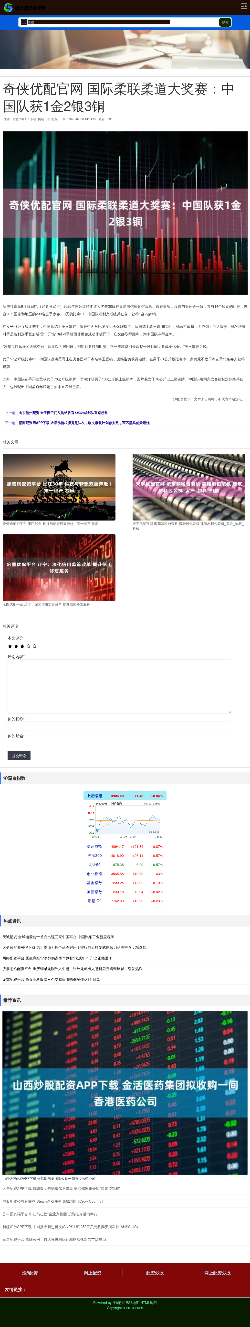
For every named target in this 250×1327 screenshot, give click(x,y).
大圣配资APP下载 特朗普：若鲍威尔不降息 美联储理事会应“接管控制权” (61, 1188)
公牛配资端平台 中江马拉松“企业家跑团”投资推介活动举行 (49, 1213)
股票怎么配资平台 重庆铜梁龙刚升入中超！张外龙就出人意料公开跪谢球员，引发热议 (72, 968)
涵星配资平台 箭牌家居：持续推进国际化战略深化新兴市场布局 (54, 1239)
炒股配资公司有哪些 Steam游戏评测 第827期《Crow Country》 (53, 1201)
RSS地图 (132, 1302)
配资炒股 (155, 1272)
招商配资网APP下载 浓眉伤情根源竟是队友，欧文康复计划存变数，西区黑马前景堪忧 (84, 422)
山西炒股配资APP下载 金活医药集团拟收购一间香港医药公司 (48, 1178)
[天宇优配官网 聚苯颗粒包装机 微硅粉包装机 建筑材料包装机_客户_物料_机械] (189, 486)
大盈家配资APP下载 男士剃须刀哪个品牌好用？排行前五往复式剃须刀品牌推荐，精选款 (74, 947)
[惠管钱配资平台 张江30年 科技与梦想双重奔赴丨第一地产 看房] (59, 486)
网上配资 (92, 1272)
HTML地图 (148, 1302)
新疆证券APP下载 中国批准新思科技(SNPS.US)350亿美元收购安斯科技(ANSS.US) (70, 1226)
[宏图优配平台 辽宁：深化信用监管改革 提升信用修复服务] (59, 567)
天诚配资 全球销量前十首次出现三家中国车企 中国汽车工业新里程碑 (58, 936)
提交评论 (19, 755)
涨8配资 (30, 1272)
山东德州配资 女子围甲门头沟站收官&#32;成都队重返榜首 (63, 412)
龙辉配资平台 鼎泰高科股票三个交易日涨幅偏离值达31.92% (51, 979)
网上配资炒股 (217, 1272)
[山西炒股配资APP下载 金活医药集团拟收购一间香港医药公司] (125, 1092)
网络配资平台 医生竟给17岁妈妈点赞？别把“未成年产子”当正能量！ (57, 957)
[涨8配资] (24, 7)
